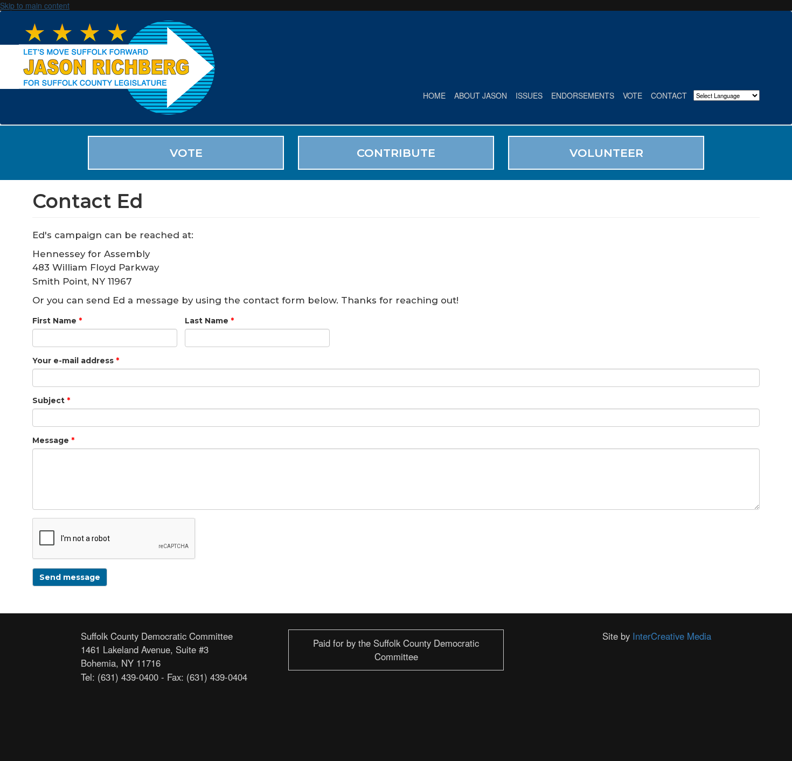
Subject (51, 400)
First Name (57, 321)
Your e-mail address (75, 360)
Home (434, 95)
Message (53, 440)
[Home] (121, 67)
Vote (632, 95)
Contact (669, 95)
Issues (529, 95)
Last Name (209, 321)
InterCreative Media (672, 635)
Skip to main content (35, 5)
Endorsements (582, 95)
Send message (69, 577)
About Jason (480, 95)
